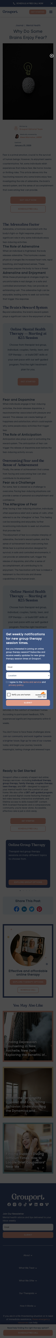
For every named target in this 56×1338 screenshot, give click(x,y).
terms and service (32, 682)
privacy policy (16, 685)
